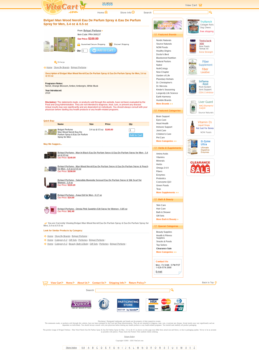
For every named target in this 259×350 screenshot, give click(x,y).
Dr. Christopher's (164, 82)
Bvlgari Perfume (78, 67)
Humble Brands (163, 100)
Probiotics (161, 178)
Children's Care (163, 134)
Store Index (71, 347)
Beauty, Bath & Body (78, 244)
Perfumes (83, 240)
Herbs (159, 164)
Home (49, 67)
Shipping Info (116, 282)
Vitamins (160, 157)
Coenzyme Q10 (163, 182)
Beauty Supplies (164, 232)
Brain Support (162, 116)
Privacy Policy (129, 336)
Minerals (160, 161)
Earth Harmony (163, 96)
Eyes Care (161, 120)
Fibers (159, 171)
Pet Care (160, 137)
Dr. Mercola (161, 86)
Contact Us (98, 282)
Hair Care (161, 208)
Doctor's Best (162, 54)
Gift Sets (73, 240)
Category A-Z (61, 240)
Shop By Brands (61, 67)
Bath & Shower (163, 212)
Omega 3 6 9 (162, 168)
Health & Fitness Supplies (164, 236)
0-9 (83, 347)
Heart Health (162, 123)
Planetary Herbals (165, 79)
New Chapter (162, 72)
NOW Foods (162, 47)
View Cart (56, 282)
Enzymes (160, 175)
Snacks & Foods (164, 241)
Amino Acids (162, 154)
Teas (158, 189)
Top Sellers (161, 245)
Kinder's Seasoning (165, 89)
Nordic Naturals (163, 40)
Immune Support (164, 127)
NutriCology (162, 68)
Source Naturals (164, 44)
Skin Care (161, 205)
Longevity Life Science (167, 93)
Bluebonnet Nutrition (166, 58)
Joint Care (161, 130)
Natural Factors (163, 61)
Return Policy (136, 282)
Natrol (159, 65)
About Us (82, 282)
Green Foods (162, 185)
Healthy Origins (163, 51)
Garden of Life (163, 75)
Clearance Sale (164, 248)
